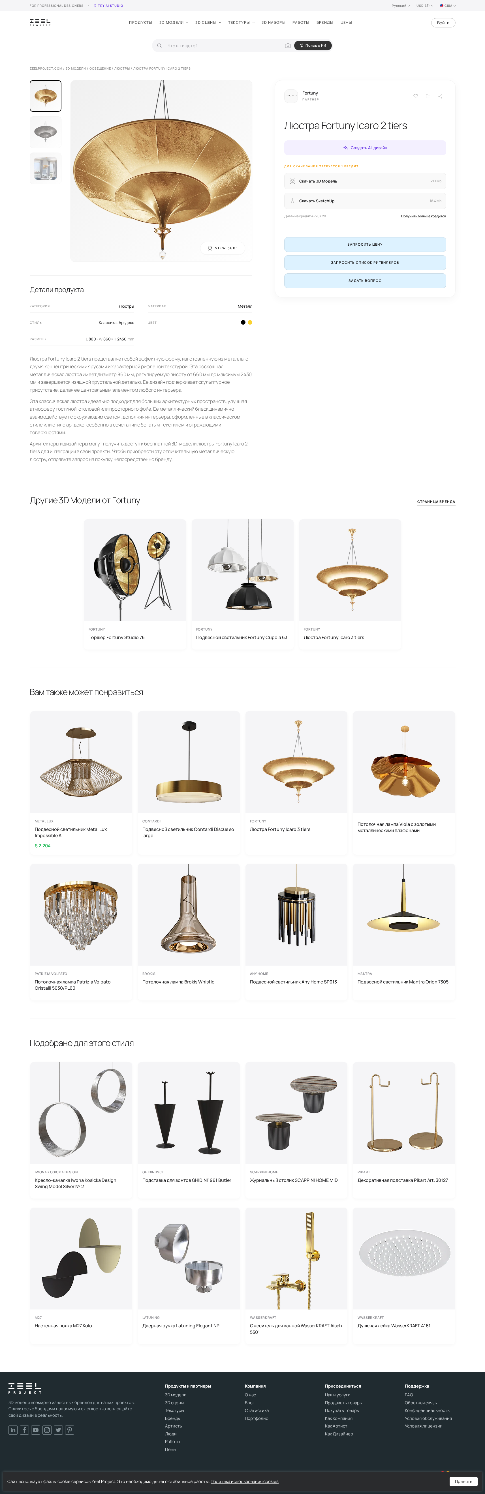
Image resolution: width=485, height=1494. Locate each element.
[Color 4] (243, 322)
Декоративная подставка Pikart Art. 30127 (403, 1180)
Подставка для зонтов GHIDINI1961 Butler (186, 1180)
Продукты (140, 22)
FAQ (409, 1395)
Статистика (257, 1410)
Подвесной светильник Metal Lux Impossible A (71, 832)
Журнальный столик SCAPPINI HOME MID (294, 1180)
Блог (250, 1403)
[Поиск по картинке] (288, 46)
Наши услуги (338, 1395)
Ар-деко (126, 322)
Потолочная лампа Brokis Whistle (178, 982)
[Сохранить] (415, 96)
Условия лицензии (424, 1426)
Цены (346, 22)
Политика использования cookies (245, 1481)
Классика (108, 322)
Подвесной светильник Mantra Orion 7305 (403, 982)
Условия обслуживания (428, 1418)
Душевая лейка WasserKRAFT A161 (394, 1325)
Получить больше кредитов (423, 216)
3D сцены (205, 22)
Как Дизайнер (339, 1434)
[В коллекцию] (428, 96)
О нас (250, 1395)
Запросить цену (365, 244)
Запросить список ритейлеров (365, 262)
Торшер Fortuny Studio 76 (117, 637)
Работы (301, 22)
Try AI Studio (110, 5)
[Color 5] (250, 322)
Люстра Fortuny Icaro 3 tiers (334, 637)
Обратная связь (421, 1403)
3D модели (171, 22)
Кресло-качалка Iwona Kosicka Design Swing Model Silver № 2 (75, 1183)
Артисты (174, 1426)
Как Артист (336, 1426)
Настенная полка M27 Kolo (63, 1325)
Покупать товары (342, 1410)
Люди (171, 1434)
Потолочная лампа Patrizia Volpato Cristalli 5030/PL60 (73, 985)
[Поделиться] (440, 96)
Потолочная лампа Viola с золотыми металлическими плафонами (397, 827)
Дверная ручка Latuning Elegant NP (180, 1325)
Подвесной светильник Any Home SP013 (293, 982)
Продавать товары (343, 1403)
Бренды (325, 22)
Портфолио (256, 1418)
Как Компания (338, 1418)
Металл (245, 306)
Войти (443, 23)
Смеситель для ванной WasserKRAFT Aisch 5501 (296, 1328)
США (448, 5)
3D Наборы (274, 22)
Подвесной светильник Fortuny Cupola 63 (241, 637)
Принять (463, 1481)
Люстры (126, 306)
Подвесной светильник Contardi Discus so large (188, 832)
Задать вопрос (365, 280)
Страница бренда (436, 501)
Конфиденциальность (427, 1410)
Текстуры (239, 22)
